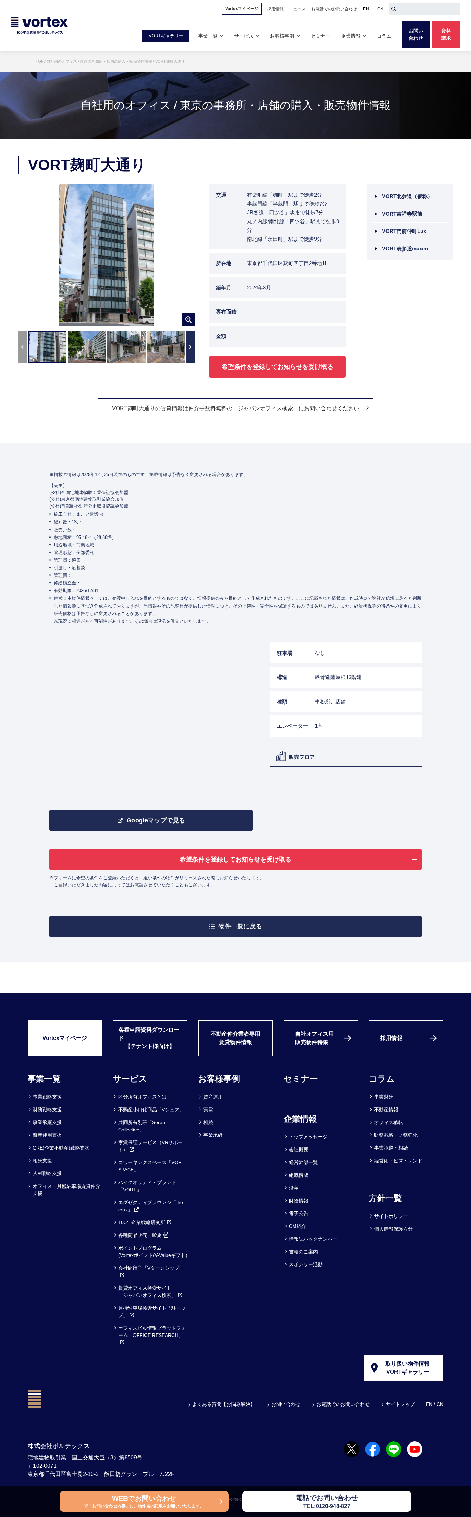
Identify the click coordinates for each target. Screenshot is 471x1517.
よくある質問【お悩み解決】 (223, 1404)
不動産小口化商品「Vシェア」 (151, 1109)
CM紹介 (297, 1226)
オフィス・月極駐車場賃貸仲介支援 (66, 1189)
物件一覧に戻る (240, 926)
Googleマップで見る (156, 820)
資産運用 (213, 1097)
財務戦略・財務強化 (396, 1135)
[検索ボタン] (394, 9)
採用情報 (391, 1038)
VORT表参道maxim (405, 249)
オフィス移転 (388, 1122)
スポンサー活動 (306, 1264)
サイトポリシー (391, 1216)
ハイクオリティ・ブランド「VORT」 (147, 1186)
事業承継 (213, 1135)
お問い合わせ (285, 1404)
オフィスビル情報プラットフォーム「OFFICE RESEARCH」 (152, 1331)
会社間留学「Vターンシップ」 (151, 1268)
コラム (382, 1078)
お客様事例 (219, 1078)
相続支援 (42, 1160)
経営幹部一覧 (303, 1162)
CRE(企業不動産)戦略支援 (61, 1148)
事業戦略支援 (47, 1097)
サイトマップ (400, 1404)
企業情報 (300, 1118)
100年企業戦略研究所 (141, 1222)
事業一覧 (44, 1078)
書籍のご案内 (303, 1251)
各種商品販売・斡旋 (140, 1235)
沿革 (294, 1188)
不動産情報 (386, 1109)
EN (366, 9)
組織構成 (298, 1175)
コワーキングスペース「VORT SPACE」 (151, 1166)
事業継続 (383, 1097)
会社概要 (298, 1149)
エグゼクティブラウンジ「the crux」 (150, 1206)
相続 (208, 1122)
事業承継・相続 (391, 1148)
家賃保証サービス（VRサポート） (150, 1146)
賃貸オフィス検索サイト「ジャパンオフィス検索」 (147, 1291)
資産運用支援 (47, 1135)
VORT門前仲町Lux (404, 231)
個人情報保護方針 (393, 1229)
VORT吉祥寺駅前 (402, 214)
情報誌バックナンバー (313, 1239)
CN (380, 9)
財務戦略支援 (47, 1109)
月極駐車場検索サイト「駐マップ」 (152, 1311)
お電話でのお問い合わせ (343, 1404)
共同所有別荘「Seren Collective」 (141, 1126)
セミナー (301, 1078)
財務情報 (298, 1200)
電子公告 (298, 1213)
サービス (130, 1078)
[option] (106, 255)
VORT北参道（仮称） (407, 196)
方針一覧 (385, 1198)
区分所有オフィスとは (142, 1097)
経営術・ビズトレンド (398, 1160)
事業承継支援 (47, 1122)
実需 (208, 1109)
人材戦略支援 (47, 1173)
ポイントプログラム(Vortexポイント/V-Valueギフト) (152, 1251)
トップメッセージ (308, 1137)
